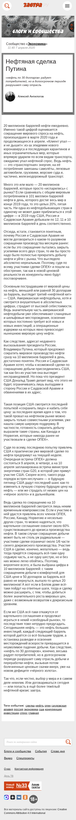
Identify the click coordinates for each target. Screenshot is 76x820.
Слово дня (58, 751)
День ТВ (8, 776)
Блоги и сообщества (17, 751)
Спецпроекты (25, 758)
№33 (21, 785)
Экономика (37, 44)
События (41, 751)
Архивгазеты (36, 786)
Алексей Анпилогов (31, 96)
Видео (8, 758)
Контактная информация (29, 768)
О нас (7, 768)
